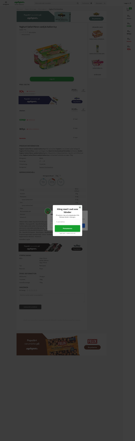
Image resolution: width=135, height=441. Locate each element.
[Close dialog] (79, 207)
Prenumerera (67, 228)
